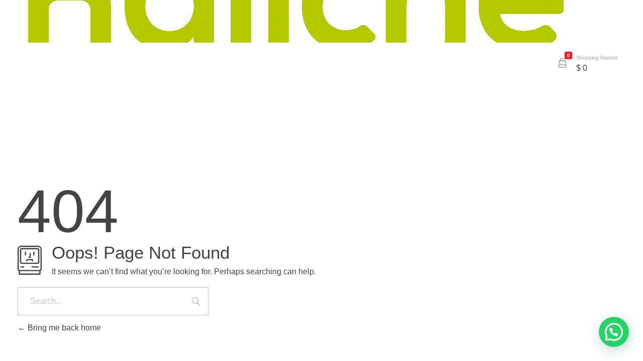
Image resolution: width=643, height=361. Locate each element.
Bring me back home (63, 327)
